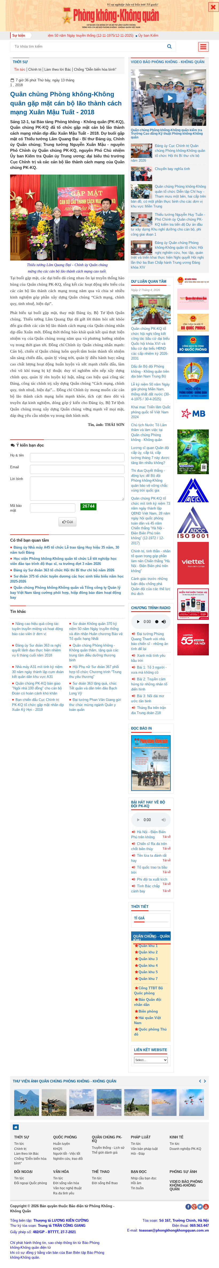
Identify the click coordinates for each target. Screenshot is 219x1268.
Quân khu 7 (148, 979)
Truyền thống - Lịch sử (108, 1148)
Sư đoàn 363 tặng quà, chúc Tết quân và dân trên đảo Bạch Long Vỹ (93, 688)
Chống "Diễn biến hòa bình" (95, 69)
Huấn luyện (61, 1144)
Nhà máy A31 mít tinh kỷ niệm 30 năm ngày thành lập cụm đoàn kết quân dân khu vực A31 (38, 672)
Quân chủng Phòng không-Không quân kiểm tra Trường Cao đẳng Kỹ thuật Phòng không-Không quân (167, 133)
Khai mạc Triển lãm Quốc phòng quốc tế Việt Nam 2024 (151, 412)
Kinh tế (176, 1137)
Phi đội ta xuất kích (152, 879)
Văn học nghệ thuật (67, 1188)
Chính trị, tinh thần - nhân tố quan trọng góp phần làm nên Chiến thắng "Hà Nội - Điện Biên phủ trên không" (150, 561)
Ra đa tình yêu (63, 1193)
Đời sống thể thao (105, 1183)
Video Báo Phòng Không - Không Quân (167, 62)
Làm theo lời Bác (57, 69)
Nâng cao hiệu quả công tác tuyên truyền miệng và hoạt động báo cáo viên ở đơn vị (37, 629)
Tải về (167, 836)
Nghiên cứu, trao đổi (68, 1159)
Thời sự (20, 62)
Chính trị (34, 69)
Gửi (70, 522)
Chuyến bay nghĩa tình (172, 169)
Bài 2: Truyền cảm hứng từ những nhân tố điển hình (149, 684)
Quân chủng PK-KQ (107, 1139)
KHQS (57, 1149)
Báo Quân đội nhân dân (147, 1002)
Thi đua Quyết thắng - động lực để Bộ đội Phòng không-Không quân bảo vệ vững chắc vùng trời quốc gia (149, 480)
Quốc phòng (65, 1137)
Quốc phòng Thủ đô (150, 1031)
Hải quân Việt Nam (147, 1020)
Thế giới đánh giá (105, 1152)
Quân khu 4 (148, 966)
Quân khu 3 (148, 959)
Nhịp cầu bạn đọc (144, 1178)
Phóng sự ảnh (183, 1172)
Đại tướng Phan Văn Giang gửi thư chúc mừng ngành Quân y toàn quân (95, 705)
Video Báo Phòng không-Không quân (186, 1185)
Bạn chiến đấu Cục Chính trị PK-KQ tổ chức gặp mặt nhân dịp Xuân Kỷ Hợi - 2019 (38, 705)
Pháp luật (141, 1137)
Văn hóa (61, 1172)
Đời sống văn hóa (66, 1183)
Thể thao (101, 1172)
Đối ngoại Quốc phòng (30, 1183)
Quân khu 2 (148, 952)
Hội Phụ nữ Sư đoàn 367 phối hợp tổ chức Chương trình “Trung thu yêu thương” (95, 672)
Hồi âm (136, 1183)
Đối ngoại (23, 1172)
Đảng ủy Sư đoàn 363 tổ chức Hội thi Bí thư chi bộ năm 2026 (64, 570)
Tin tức (19, 69)
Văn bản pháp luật (144, 1149)
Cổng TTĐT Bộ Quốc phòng (148, 990)
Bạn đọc (139, 1172)
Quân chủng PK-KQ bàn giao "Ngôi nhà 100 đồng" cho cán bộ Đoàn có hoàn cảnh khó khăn (37, 688)
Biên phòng (148, 1011)
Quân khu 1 (148, 946)
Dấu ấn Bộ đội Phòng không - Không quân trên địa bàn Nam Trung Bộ (150, 371)
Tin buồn (137, 1188)
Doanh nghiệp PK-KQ (185, 1149)
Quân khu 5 (148, 972)
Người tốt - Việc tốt (66, 1154)
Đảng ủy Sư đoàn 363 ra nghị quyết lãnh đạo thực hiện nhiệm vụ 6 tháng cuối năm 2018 (36, 650)
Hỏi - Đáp (138, 1154)
